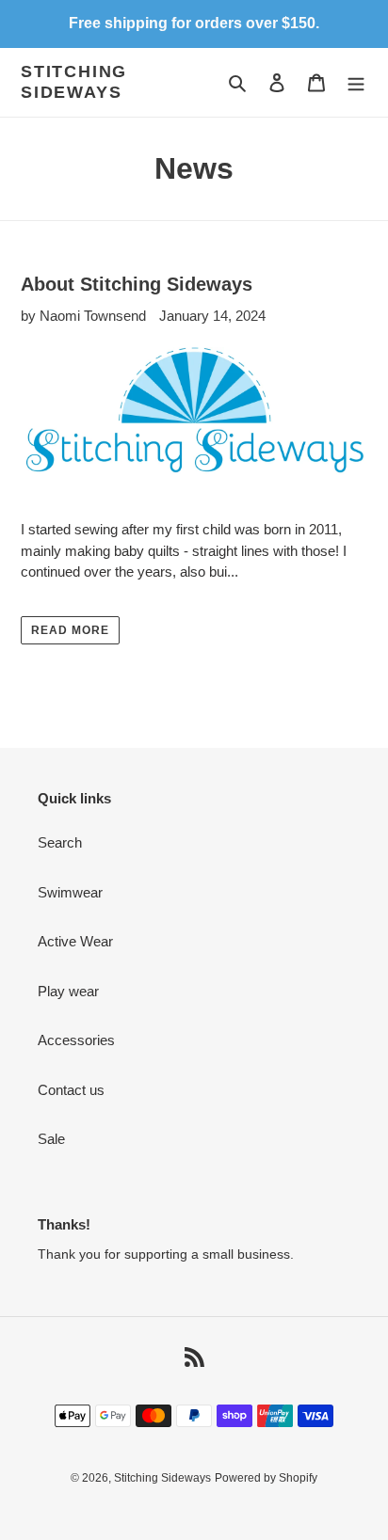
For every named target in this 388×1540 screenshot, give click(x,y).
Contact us (71, 1090)
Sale (51, 1139)
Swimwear (70, 892)
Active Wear (75, 941)
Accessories (76, 1040)
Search (60, 842)
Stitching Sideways (74, 82)
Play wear (68, 991)
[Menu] (356, 82)
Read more (70, 630)
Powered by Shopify (266, 1477)
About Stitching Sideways (136, 284)
